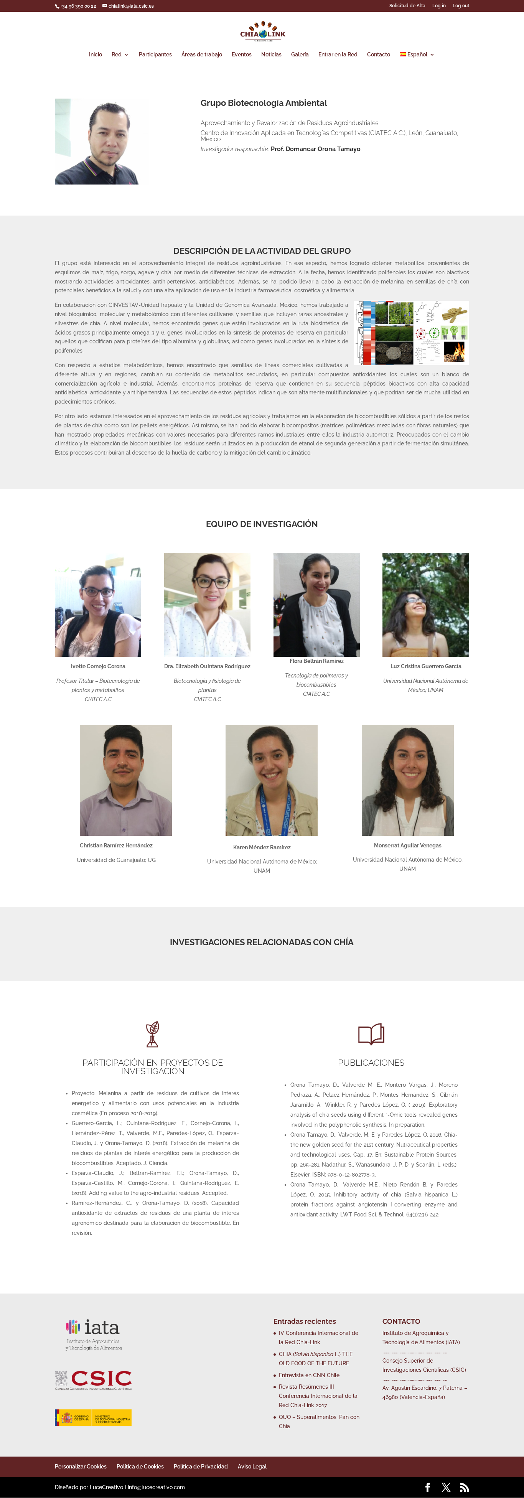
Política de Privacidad (201, 1466)
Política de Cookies (140, 1466)
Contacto (378, 55)
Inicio (95, 55)
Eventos (242, 55)
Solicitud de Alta (407, 5)
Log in (439, 5)
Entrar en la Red (338, 55)
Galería (300, 55)
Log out (461, 5)
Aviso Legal (252, 1466)
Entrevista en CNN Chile (309, 1375)
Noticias (271, 55)
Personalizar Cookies (81, 1466)
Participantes (155, 55)
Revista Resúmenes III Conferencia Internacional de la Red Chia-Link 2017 (318, 1396)
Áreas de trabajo (201, 55)
